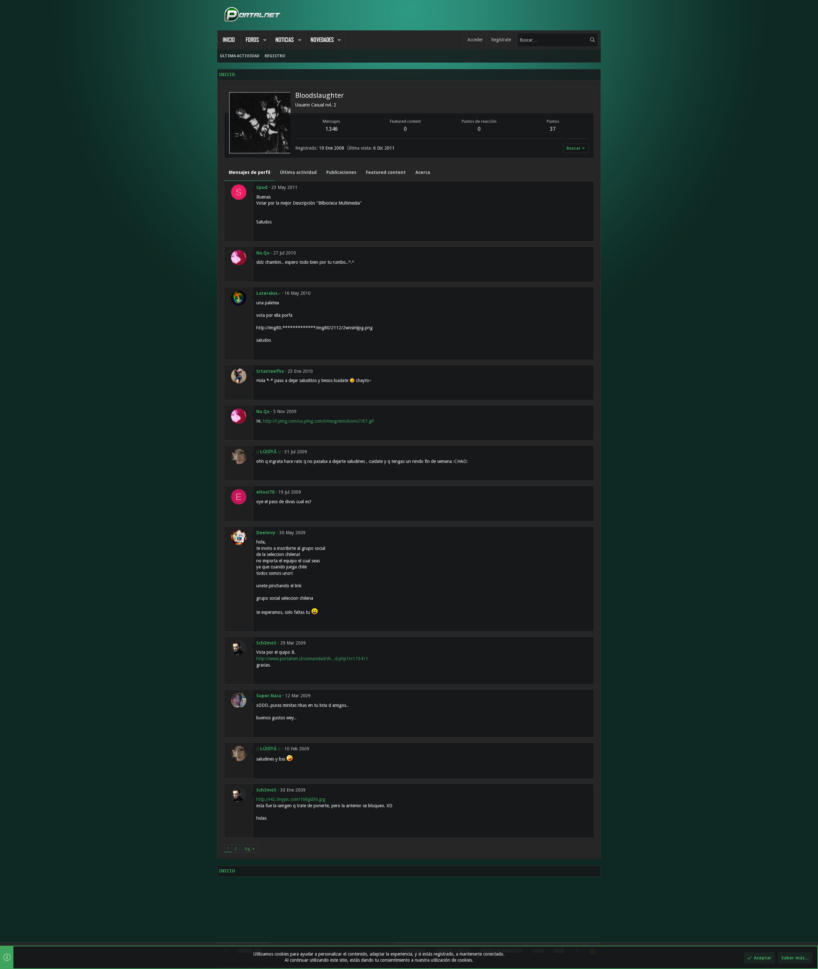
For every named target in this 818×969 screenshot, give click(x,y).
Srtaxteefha (270, 371)
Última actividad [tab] (298, 172)
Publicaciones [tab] (341, 172)
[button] (264, 40)
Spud (261, 187)
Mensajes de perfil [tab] (249, 172)
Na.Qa (262, 252)
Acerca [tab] (422, 172)
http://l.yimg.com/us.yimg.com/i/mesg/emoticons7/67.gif (318, 421)
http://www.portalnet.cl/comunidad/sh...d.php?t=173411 (312, 658)
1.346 (331, 129)
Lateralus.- (268, 293)
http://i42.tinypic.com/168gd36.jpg (290, 799)
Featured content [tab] (386, 172)
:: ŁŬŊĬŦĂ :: (268, 451)
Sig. (247, 848)
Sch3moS (266, 642)
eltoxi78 (265, 492)
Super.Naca (268, 695)
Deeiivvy (265, 532)
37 (553, 129)
